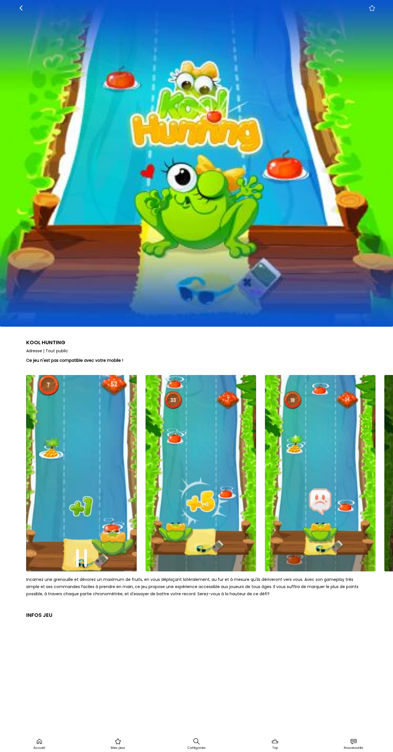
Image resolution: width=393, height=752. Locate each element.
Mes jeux (118, 747)
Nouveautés (353, 747)
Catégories (196, 747)
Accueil (39, 747)
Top (275, 747)
